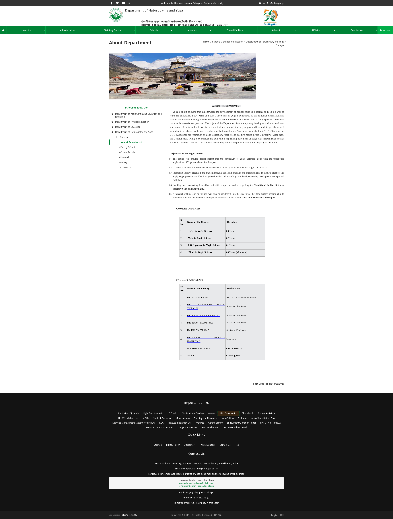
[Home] (116, 14)
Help (237, 444)
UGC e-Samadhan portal (235, 427)
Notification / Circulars (193, 413)
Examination (364, 31)
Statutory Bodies (119, 31)
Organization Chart (188, 427)
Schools (161, 31)
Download (385, 30)
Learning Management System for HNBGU (133, 422)
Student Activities (266, 413)
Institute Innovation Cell (179, 422)
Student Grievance (162, 418)
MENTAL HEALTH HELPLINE (160, 427)
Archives (200, 422)
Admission (284, 31)
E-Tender (173, 413)
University (33, 31)
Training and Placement (206, 418)
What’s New (228, 418)
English (274, 515)
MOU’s (145, 418)
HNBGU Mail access (128, 418)
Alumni (211, 413)
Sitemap (158, 444)
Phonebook (247, 413)
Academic (199, 31)
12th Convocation (228, 413)
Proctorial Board (210, 427)
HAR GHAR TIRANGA (270, 422)
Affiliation (324, 31)
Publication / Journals (128, 413)
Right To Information (153, 413)
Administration (74, 31)
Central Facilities (242, 31)
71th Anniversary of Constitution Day (256, 418)
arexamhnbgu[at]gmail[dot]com (196, 483)
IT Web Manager (207, 444)
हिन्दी (282, 515)
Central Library (215, 422)
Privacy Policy (173, 444)
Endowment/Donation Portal (241, 422)
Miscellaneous (183, 418)
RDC (161, 422)
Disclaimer (189, 444)
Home (206, 41)
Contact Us (225, 444)
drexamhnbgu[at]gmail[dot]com (196, 486)
